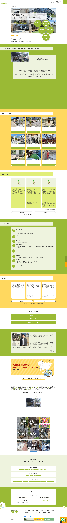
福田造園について (26, 512)
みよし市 (33, 469)
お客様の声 (40, 512)
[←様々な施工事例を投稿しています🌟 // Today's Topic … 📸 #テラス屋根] (22, 422)
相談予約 (15, 39)
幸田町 (35, 475)
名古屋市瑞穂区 (37, 481)
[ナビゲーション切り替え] (65, 2)
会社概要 (49, 512)
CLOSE (60, 521)
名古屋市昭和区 (43, 481)
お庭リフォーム (41, 510)
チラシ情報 (52, 510)
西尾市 (31, 475)
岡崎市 (27, 475)
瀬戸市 (41, 469)
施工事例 (33, 510)
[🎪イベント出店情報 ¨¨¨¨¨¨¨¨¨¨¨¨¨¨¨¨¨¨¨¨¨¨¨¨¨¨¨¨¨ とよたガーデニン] (44, 422)
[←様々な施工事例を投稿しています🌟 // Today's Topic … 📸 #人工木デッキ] (22, 433)
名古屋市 (14, 481)
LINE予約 (25, 39)
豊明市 (52, 481)
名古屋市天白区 (25, 481)
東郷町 (28, 469)
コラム (31, 512)
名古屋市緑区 (19, 481)
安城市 (39, 475)
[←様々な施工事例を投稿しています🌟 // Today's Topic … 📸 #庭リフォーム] (33, 433)
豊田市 (21, 469)
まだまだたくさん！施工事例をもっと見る (50, 209)
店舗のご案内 (45, 512)
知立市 (45, 469)
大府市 (48, 481)
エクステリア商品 (47, 510)
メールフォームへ (44, 500)
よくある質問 (35, 512)
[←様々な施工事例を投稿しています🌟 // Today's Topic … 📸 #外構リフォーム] (22, 445)
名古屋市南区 (31, 481)
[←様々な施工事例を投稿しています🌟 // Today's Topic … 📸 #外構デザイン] (44, 445)
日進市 (24, 469)
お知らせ (29, 510)
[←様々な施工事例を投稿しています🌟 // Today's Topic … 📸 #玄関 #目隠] (33, 422)
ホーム (11, 6)
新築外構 (37, 510)
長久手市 (37, 469)
